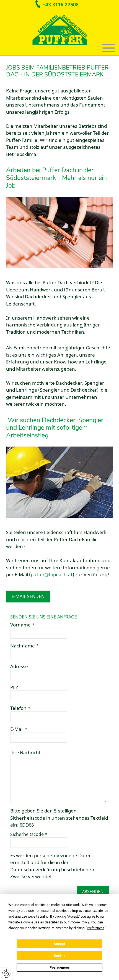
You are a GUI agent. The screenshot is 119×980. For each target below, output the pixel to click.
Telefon (20, 708)
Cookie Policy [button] (79, 922)
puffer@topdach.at (52, 574)
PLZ (14, 687)
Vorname (22, 625)
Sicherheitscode (29, 834)
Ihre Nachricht (25, 753)
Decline (59, 956)
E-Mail (18, 729)
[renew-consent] (6, 974)
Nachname (24, 646)
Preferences (60, 968)
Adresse (19, 666)
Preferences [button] (95, 928)
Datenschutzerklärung (35, 869)
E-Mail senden (28, 596)
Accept (59, 944)
